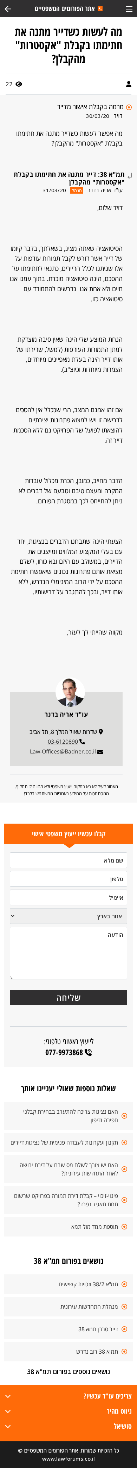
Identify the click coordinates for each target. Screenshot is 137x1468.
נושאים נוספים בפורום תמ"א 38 (68, 1371)
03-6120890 (63, 741)
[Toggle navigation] (129, 8)
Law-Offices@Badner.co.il (63, 751)
